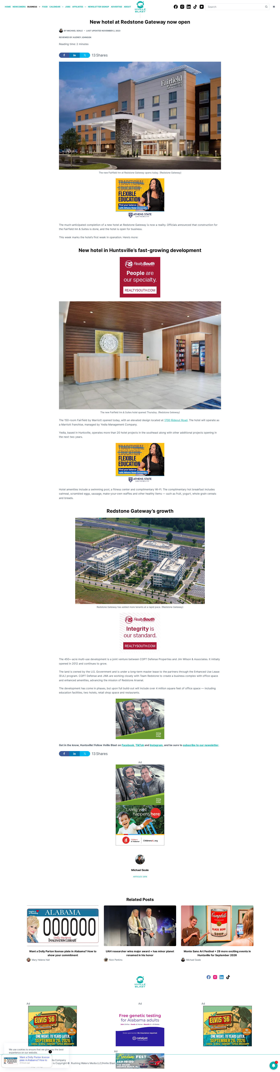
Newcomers (19, 7)
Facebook (128, 745)
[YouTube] (202, 7)
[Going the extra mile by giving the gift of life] (140, 718)
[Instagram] (182, 7)
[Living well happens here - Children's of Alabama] (140, 824)
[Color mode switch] (274, 7)
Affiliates (77, 7)
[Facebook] (176, 7)
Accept (15, 1060)
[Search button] (266, 7)
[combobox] (234, 7)
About (127, 7)
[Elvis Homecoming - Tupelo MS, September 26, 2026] (52, 1025)
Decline (31, 1060)
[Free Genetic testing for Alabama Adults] (140, 1025)
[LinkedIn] (189, 7)
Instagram (156, 745)
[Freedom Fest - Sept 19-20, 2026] (140, 1060)
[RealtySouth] (140, 277)
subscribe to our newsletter (200, 745)
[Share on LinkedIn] (74, 55)
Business (32, 7)
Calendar (54, 7)
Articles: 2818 (140, 877)
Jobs (67, 7)
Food (45, 7)
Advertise (116, 7)
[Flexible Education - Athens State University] (140, 198)
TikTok (139, 745)
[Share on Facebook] (64, 55)
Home (8, 7)
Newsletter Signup (98, 7)
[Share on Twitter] (85, 55)
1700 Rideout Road (175, 420)
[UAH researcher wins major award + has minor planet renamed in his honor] (140, 925)
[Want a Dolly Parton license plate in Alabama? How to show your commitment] (63, 925)
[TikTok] (195, 7)
